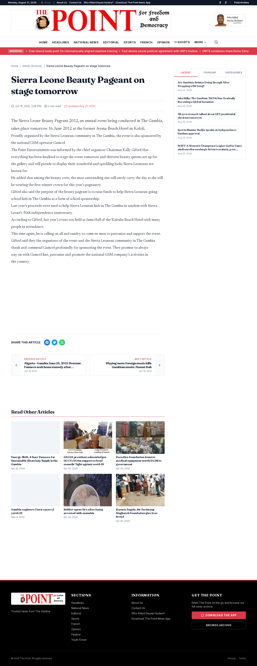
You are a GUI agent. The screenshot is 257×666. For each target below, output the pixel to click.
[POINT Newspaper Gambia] (220, 2)
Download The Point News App (133, 2)
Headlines (60, 42)
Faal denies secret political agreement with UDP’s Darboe (144, 51)
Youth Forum (79, 639)
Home (43, 42)
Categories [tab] (233, 72)
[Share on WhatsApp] (62, 342)
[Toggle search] (216, 42)
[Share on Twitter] (55, 342)
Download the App (221, 615)
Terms (242, 658)
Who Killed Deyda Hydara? (98, 2)
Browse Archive (219, 625)
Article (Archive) (32, 66)
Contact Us (75, 2)
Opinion (163, 42)
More (199, 42)
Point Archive (241, 2)
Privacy (232, 658)
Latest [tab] (186, 72)
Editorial (111, 42)
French (146, 42)
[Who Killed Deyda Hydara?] (230, 20)
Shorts (183, 42)
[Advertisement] (88, 300)
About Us (62, 2)
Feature (76, 634)
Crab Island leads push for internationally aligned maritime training (57, 51)
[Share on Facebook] (47, 342)
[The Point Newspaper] (225, 2)
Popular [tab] (210, 72)
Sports (130, 42)
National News (86, 42)
